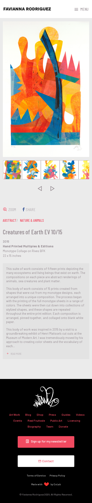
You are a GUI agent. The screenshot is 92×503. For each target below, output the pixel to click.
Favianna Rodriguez (27, 9)
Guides (66, 414)
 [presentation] (40, 188)
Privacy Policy (57, 475)
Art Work (14, 414)
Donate (63, 426)
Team (49, 426)
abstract (10, 220)
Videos (80, 414)
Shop (40, 414)
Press (52, 414)
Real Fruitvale (36, 420)
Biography (34, 426)
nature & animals (32, 220)
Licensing (74, 420)
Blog (28, 414)
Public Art (56, 420)
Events (17, 420)
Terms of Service (36, 475)
